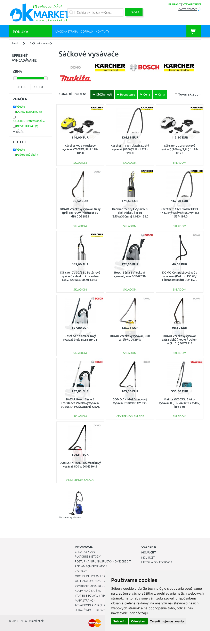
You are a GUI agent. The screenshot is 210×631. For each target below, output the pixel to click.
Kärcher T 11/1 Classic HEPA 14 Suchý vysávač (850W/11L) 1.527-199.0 (179, 212)
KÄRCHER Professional (29, 121)
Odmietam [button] (138, 621)
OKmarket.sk (35, 621)
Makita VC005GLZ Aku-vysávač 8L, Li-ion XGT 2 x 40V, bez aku (179, 403)
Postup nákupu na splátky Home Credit (103, 561)
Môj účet (148, 557)
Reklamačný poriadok (91, 566)
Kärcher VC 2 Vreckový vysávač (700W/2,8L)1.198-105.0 (80, 149)
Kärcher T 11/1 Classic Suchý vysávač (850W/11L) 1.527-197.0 (130, 149)
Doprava (86, 31)
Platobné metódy (87, 556)
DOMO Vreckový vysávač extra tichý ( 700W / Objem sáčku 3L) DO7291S (179, 339)
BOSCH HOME (27, 126)
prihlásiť (174, 4)
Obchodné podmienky (91, 576)
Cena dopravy (85, 551)
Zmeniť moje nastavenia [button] (167, 621)
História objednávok (156, 562)
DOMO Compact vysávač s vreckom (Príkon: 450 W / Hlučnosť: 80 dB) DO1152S (179, 276)
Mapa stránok (85, 600)
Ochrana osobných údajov (95, 581)
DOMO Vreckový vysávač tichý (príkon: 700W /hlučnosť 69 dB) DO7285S (80, 212)
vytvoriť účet (192, 4)
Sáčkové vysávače (41, 43)
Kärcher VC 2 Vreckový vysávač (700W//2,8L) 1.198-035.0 (179, 149)
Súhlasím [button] (119, 621)
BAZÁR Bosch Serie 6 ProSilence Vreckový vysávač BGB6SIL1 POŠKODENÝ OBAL (80, 403)
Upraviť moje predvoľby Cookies (99, 610)
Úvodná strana (66, 31)
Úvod (14, 43)
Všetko (20, 106)
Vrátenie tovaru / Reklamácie (96, 595)
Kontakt (81, 571)
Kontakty (102, 31)
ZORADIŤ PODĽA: (72, 94)
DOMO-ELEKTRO (29, 111)
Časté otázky (187, 9)
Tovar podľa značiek (90, 605)
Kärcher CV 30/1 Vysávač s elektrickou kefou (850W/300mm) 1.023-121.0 (130, 212)
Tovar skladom (189, 94)
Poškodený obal (27, 154)
